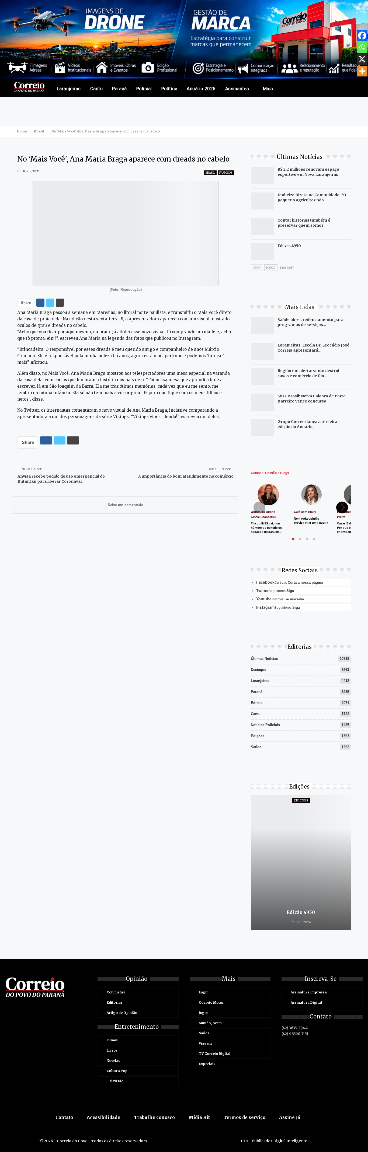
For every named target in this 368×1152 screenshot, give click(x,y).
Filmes (112, 1040)
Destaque (258, 670)
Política (169, 88)
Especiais (207, 1064)
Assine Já (289, 1117)
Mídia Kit (199, 1117)
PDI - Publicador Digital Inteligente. (274, 1141)
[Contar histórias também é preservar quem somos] (262, 226)
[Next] (342, 507)
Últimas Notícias (264, 659)
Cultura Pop (117, 1071)
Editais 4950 (289, 245)
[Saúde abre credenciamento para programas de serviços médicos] (262, 325)
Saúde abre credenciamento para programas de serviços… (310, 322)
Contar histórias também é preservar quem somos (303, 223)
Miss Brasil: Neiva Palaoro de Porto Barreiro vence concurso (311, 399)
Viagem (205, 1043)
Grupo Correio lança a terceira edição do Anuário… (307, 424)
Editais (256, 703)
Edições (257, 736)
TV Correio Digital (214, 1054)
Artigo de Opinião (122, 1013)
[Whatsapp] (362, 47)
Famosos (225, 172)
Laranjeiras (69, 88)
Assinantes (237, 88)
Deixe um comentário (125, 505)
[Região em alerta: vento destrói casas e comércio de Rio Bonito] (262, 377)
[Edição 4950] (300, 862)
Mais (268, 88)
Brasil (210, 172)
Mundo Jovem (210, 1023)
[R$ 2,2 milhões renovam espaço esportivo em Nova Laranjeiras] (262, 175)
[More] (362, 71)
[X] (362, 59)
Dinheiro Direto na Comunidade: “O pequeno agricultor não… (311, 197)
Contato (64, 1117)
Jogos (204, 1013)
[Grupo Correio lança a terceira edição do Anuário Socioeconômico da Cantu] (262, 427)
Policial (144, 88)
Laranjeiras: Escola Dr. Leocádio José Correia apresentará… (313, 348)
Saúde (256, 747)
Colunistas (116, 992)
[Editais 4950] (262, 252)
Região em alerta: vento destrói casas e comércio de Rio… (308, 373)
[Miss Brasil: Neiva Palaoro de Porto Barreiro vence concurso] (262, 402)
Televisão (115, 1081)
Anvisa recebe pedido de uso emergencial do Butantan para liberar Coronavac (61, 479)
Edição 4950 (301, 912)
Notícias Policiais (265, 725)
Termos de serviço (244, 1117)
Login (204, 992)
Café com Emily (305, 511)
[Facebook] (362, 35)
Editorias (115, 1002)
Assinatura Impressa (309, 992)
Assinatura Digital (306, 1002)
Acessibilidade (103, 1117)
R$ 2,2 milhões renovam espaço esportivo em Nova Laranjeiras (308, 172)
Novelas (113, 1061)
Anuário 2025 (201, 88)
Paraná (119, 88)
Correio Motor (211, 1002)
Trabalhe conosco (154, 1117)
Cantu (96, 88)
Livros (112, 1050)
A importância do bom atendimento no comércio (186, 476)
